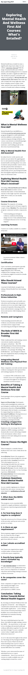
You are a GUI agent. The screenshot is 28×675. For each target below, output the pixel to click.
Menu (24, 1)
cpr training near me (10, 268)
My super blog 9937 (7, 2)
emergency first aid (12, 68)
